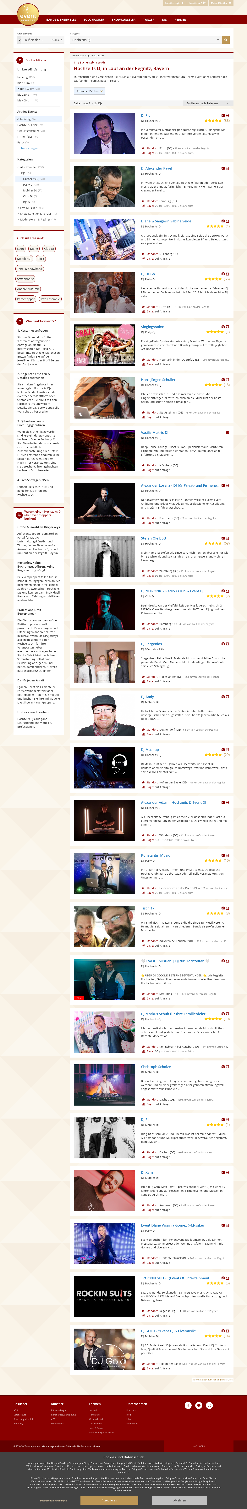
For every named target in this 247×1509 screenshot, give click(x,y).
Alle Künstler (78, 55)
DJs (164, 19)
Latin (20, 248)
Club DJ (49, 248)
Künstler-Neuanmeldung (63, 1414)
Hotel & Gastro (96, 1428)
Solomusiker (94, 19)
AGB (16, 1410)
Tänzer (148, 19)
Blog (128, 1414)
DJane (34, 248)
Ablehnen (179, 1500)
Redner (180, 19)
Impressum (131, 1423)
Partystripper (26, 299)
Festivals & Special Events (101, 1432)
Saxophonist (25, 279)
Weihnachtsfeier (97, 1419)
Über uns (130, 1410)
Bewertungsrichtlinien (24, 1419)
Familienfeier (95, 1423)
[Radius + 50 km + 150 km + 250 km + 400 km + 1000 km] (56, 40)
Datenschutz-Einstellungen (53, 1500)
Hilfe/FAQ (18, 1423)
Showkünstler (123, 19)
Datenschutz (20, 1414)
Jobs (128, 1419)
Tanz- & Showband (29, 269)
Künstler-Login (58, 1410)
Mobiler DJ (24, 259)
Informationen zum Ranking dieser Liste (213, 1379)
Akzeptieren (109, 1500)
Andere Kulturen (28, 289)
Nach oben (199, 1446)
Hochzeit (93, 1410)
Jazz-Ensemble (50, 299)
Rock (41, 259)
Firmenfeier (94, 1414)
